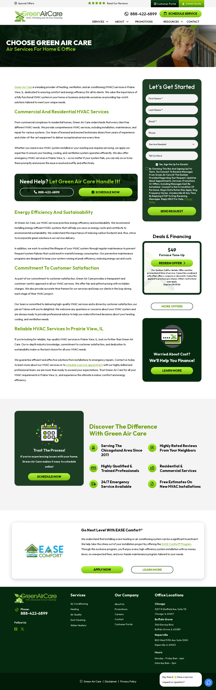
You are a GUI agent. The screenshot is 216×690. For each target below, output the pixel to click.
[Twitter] (22, 629)
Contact (119, 619)
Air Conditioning (79, 603)
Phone (152, 133)
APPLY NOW (102, 569)
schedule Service (182, 13)
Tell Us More (155, 155)
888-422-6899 (143, 13)
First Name (156, 98)
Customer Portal (123, 624)
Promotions (121, 609)
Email (152, 121)
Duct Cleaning (78, 619)
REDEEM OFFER (170, 263)
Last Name (156, 110)
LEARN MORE (172, 370)
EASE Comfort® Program (176, 544)
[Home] (38, 16)
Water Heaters (78, 625)
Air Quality (76, 614)
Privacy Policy (128, 681)
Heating (75, 609)
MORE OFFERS (171, 306)
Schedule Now (107, 192)
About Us (119, 604)
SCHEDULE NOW (49, 477)
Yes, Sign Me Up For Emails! (173, 164)
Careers (119, 614)
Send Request (171, 211)
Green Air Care (23, 87)
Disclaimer (111, 681)
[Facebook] (16, 629)
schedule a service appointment (84, 365)
